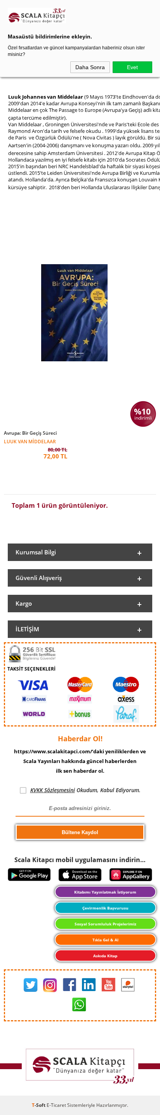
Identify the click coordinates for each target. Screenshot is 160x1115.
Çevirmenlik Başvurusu (105, 908)
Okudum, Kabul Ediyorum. (85, 790)
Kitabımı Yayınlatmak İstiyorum (105, 892)
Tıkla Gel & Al (105, 940)
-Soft (39, 1105)
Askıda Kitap (105, 955)
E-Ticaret (56, 1105)
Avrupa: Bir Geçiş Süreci (30, 433)
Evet (132, 67)
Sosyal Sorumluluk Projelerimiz (105, 924)
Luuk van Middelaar (30, 441)
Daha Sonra (90, 67)
